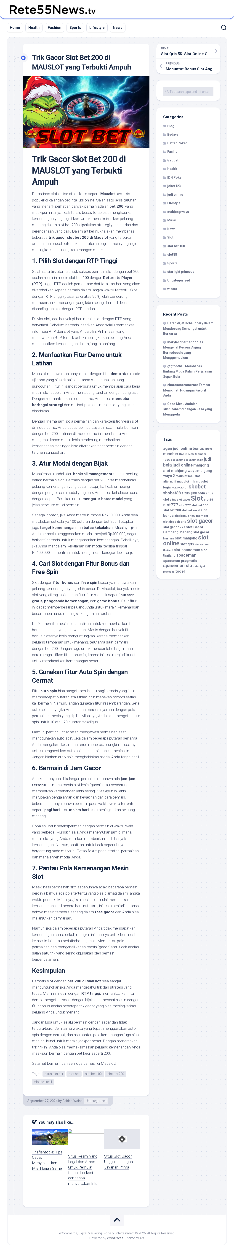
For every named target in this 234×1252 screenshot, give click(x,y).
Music (172, 220)
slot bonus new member (191, 515)
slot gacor (200, 520)
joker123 (174, 186)
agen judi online (177, 448)
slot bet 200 (115, 1074)
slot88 (172, 254)
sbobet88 (172, 493)
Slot (170, 237)
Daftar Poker (177, 143)
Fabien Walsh (72, 1101)
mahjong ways (178, 212)
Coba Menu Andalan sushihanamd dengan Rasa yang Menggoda (187, 409)
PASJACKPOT (179, 487)
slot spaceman (187, 549)
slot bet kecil (43, 1082)
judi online (175, 194)
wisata (172, 289)
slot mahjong (186, 538)
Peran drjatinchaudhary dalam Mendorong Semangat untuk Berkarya (188, 328)
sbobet (197, 486)
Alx (142, 1238)
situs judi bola (193, 493)
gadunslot (177, 459)
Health (34, 27)
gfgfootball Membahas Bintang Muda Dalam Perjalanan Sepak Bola (187, 371)
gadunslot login (193, 459)
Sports (75, 27)
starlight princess (180, 271)
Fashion (54, 27)
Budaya (172, 134)
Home (15, 27)
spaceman (186, 555)
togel (180, 571)
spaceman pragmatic (180, 561)
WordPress (115, 1238)
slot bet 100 (79, 277)
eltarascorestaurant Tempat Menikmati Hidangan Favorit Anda (186, 390)
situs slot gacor (180, 499)
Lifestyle (97, 27)
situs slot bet (54, 1074)
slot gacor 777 (174, 527)
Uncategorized (96, 1101)
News (117, 27)
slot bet (74, 1074)
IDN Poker (175, 177)
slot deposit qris (174, 521)
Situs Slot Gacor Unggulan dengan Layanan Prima (118, 1161)
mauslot (181, 476)
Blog (170, 126)
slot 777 (185, 505)
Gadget (172, 160)
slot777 (170, 504)
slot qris (187, 544)
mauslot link (186, 481)
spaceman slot (178, 565)
